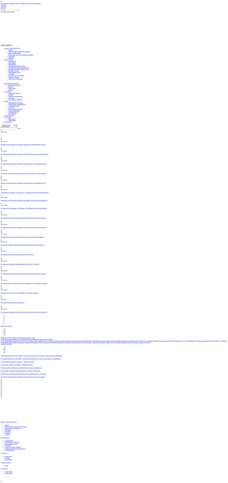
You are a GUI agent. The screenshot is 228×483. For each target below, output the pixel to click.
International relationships (11, 83)
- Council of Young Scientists (16, 75)
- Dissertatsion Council (14, 72)
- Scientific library (9, 450)
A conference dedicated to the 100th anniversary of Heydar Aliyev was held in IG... (24, 312)
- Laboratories (12, 63)
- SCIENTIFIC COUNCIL (12, 442)
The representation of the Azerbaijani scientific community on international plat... (23, 218)
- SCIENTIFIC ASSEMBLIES (16, 104)
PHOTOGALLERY (6, 326)
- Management (12, 61)
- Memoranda (11, 88)
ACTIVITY (7, 91)
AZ (6, 5)
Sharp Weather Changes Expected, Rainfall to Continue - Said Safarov (20, 371)
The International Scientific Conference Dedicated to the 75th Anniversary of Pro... (24, 164)
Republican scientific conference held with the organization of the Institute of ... (23, 245)
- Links (6, 465)
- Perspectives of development (12, 428)
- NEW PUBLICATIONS (15, 109)
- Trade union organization (15, 79)
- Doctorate (11, 74)
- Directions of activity (14, 85)
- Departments (12, 64)
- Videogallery (12, 120)
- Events (10, 90)
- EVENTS (11, 107)
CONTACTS (8, 122)
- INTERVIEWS (12, 112)
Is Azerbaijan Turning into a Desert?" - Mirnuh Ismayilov (17, 365)
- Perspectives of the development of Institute (20, 55)
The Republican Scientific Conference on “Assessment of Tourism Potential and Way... (25, 192)
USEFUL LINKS (6, 462)
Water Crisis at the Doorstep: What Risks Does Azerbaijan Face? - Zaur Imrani (23, 377)
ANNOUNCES (8, 115)
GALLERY (7, 117)
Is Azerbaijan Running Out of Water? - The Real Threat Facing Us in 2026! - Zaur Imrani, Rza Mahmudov (31, 358)
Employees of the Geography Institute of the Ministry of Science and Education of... (24, 200)
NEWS (6, 101)
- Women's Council (13, 77)
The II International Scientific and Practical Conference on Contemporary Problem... (24, 283)
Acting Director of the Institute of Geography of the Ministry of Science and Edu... (24, 173)
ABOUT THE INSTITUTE (12, 48)
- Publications (8, 456)
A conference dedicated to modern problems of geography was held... (20, 264)
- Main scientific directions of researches (19, 51)
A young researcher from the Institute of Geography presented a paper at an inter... (24, 227)
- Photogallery (12, 119)
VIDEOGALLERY (6, 344)
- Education (11, 56)
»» (5, 323)
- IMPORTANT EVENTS (15, 103)
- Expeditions (8, 459)
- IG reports (11, 98)
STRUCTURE (8, 59)
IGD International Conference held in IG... (13, 302)
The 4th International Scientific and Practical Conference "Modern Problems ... (23, 237)
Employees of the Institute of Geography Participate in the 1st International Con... (23, 183)
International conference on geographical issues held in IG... (17, 254)
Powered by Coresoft (114, 479)
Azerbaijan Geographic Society (11, 3)
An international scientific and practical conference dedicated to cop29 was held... (23, 273)
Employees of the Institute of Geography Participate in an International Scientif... (23, 144)
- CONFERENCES (13, 106)
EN (4, 5)
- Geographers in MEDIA (15, 99)
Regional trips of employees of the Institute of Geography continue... (20, 293)
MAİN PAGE (6, 125)
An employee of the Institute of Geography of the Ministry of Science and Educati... (24, 208)
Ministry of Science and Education (31, 3)
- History (10, 50)
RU (2, 5)
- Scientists (11, 58)
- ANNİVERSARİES (14, 111)
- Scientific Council (13, 71)
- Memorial (7, 430)
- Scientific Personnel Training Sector (18, 67)
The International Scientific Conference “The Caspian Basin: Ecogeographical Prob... (25, 154)
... (1, 135)
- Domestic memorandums (15, 96)
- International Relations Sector (16, 66)
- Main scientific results (14, 53)
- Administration (8, 440)
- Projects (10, 87)
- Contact (6, 434)
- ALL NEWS (12, 114)
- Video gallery (8, 473)
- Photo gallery (8, 471)
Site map (3, 6)
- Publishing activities (14, 93)
